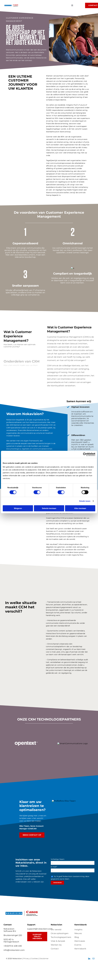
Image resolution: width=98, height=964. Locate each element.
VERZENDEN (57, 882)
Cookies (34, 958)
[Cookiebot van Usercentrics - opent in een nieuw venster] (84, 454)
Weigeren (18, 508)
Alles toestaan (80, 508)
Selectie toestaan (49, 508)
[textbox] (49, 719)
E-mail (54, 867)
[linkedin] (89, 958)
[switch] (37, 492)
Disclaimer (44, 958)
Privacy (26, 958)
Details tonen (84, 501)
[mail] (93, 958)
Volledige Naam (57, 859)
